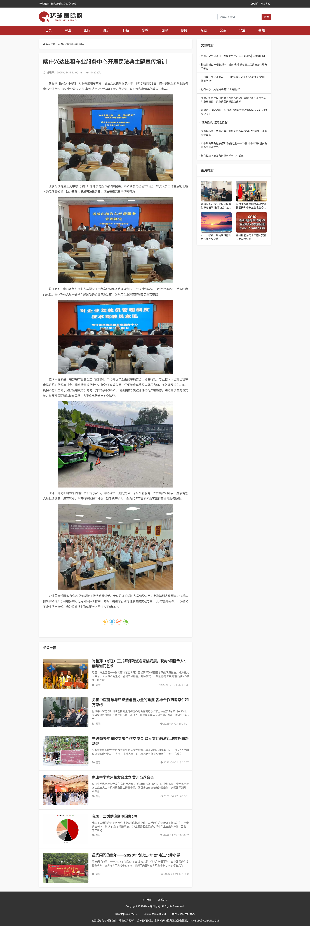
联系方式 (265, 3)
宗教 (145, 30)
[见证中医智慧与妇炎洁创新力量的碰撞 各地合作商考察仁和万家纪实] (65, 712)
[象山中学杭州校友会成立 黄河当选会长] (65, 790)
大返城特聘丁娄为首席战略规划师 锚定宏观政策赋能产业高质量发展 (234, 133)
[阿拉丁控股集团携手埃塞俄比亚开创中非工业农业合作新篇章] (251, 191)
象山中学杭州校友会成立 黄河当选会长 (123, 777)
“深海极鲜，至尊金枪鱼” (234, 122)
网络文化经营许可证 (126, 914)
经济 (106, 30)
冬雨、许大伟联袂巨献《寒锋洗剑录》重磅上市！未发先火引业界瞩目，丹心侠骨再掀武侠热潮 (233, 99)
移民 (184, 30)
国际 (87, 30)
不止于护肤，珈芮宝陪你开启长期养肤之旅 (216, 237)
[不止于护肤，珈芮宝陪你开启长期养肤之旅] (216, 222)
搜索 (266, 16)
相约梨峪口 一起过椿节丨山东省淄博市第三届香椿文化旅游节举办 (234, 66)
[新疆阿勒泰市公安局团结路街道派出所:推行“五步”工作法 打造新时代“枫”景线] (216, 191)
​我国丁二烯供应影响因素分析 (115, 816)
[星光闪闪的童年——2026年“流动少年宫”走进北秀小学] (65, 868)
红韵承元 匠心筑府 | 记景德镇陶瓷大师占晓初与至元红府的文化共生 (234, 112)
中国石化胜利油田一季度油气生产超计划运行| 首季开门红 (233, 56)
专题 (203, 30)
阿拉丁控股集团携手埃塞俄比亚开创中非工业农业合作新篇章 (251, 206)
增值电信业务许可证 (155, 914)
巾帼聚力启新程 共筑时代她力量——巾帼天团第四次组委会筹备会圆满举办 (234, 145)
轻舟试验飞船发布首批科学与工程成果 (233, 155)
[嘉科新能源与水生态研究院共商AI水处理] (251, 222)
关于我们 (254, 3)
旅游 (223, 30)
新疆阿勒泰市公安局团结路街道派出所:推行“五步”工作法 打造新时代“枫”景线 (216, 206)
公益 (242, 30)
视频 (261, 30)
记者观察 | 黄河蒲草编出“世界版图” (234, 89)
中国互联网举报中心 (183, 914)
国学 (164, 30)
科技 (126, 30)
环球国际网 (71, 43)
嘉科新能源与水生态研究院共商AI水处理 (251, 237)
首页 (48, 30)
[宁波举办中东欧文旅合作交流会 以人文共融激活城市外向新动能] (65, 751)
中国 (68, 30)
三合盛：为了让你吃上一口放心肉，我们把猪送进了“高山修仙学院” (233, 79)
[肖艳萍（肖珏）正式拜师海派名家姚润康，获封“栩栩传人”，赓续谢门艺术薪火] (65, 674)
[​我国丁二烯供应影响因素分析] (65, 829)
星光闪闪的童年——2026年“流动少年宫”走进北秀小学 (136, 855)
